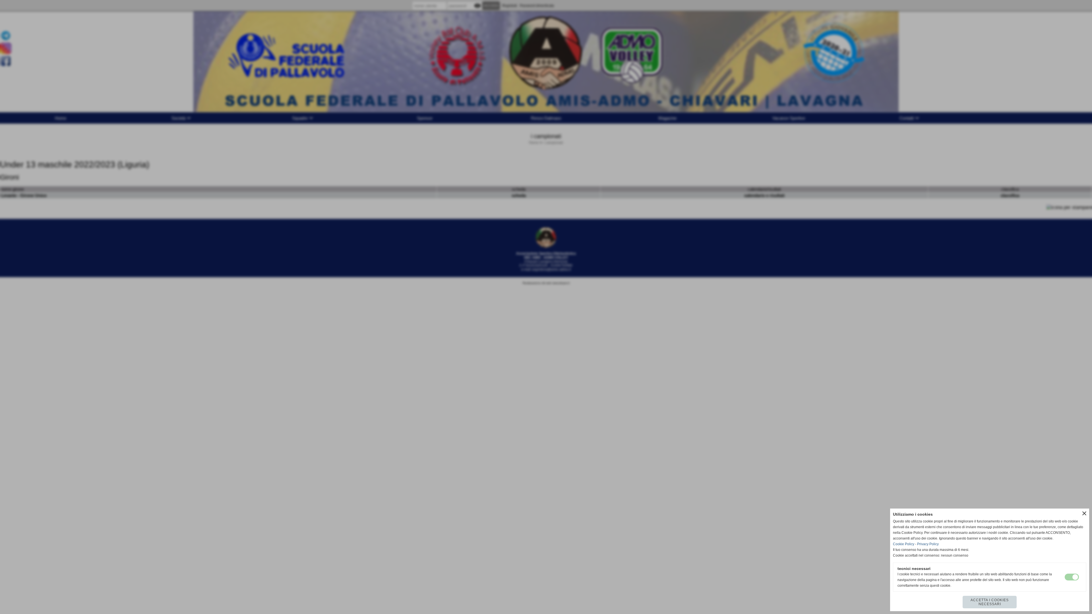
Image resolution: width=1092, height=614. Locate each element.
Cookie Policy (903, 544)
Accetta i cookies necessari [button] (990, 602)
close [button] (1084, 513)
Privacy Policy (928, 544)
